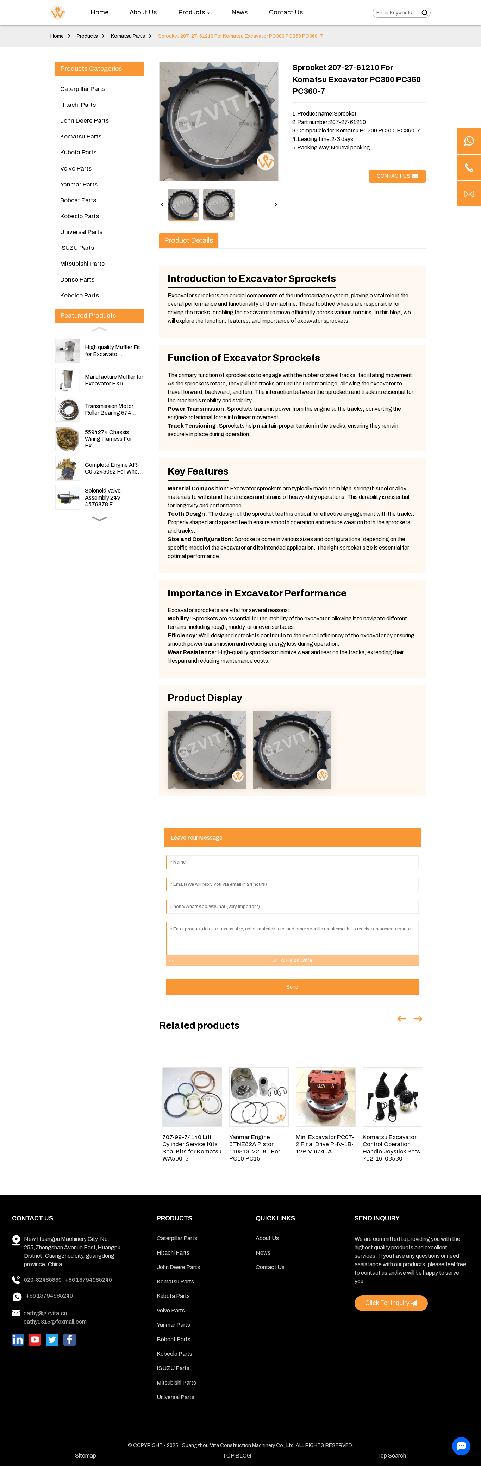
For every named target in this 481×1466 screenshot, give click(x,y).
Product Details (188, 240)
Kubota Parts (78, 152)
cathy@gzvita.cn (45, 1313)
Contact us (393, 176)
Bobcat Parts (78, 200)
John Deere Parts (84, 120)
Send (292, 987)
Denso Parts (77, 279)
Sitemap (85, 1456)
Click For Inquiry (387, 1303)
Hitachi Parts (78, 104)
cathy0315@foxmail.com (55, 1322)
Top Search (391, 1456)
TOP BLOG (237, 1456)
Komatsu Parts (128, 36)
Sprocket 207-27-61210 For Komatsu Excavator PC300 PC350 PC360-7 (240, 36)
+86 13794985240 (88, 1280)
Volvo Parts (76, 168)
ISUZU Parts (77, 248)
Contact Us (270, 1267)
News (263, 1253)
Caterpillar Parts (82, 89)
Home (57, 36)
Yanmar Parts (79, 184)
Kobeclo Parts (79, 216)
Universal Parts (81, 232)
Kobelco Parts (79, 295)
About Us (267, 1238)
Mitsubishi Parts (82, 263)
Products (87, 36)
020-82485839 (43, 1280)
